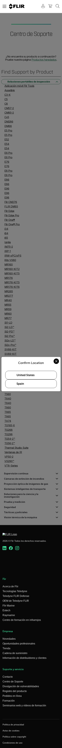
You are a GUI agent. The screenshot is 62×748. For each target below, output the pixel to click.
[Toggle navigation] (4, 6)
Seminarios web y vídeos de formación (24, 705)
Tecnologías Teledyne (15, 591)
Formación (9, 700)
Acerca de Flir (10, 586)
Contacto (8, 676)
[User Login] (41, 6)
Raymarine (9, 615)
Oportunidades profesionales (19, 643)
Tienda (6, 648)
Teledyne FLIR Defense (16, 596)
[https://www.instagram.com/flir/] (17, 548)
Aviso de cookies (11, 730)
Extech (6, 610)
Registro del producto (15, 691)
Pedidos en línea (12, 696)
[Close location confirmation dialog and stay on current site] (56, 361)
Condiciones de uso (12, 742)
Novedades (9, 638)
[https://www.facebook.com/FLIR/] (11, 548)
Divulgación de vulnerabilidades (21, 686)
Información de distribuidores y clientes (24, 658)
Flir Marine (9, 605)
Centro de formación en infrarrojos (22, 620)
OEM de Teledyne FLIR (16, 600)
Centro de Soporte (13, 681)
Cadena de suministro (15, 653)
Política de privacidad (13, 724)
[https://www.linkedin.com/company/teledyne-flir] (4, 548)
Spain (20, 383)
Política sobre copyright (14, 736)
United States (25, 375)
